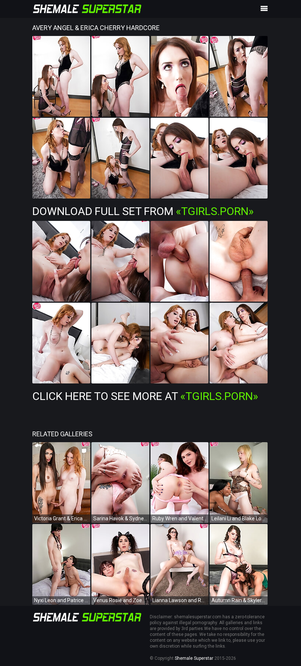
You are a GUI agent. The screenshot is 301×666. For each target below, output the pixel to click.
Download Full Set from (143, 211)
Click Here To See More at (145, 396)
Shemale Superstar (194, 658)
